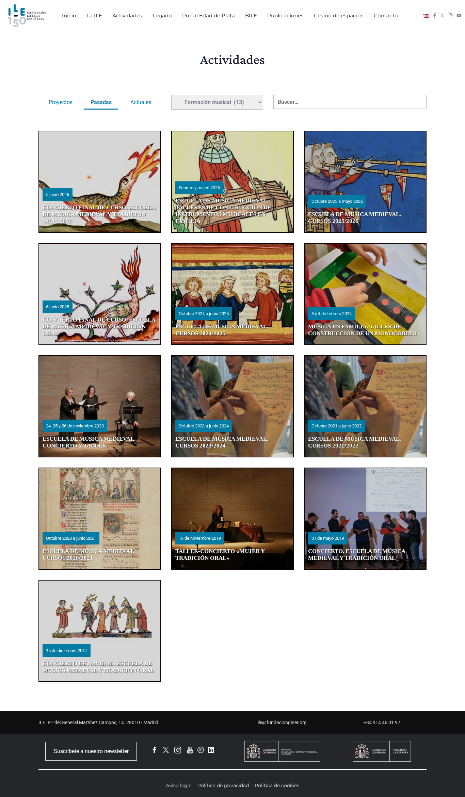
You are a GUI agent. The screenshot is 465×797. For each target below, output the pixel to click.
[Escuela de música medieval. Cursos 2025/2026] (365, 181)
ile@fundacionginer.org (282, 722)
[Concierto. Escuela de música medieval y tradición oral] (365, 518)
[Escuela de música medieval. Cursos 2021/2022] (365, 406)
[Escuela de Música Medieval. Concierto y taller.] (99, 406)
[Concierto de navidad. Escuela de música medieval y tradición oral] (99, 631)
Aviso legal (179, 785)
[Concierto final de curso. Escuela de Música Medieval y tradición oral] (99, 294)
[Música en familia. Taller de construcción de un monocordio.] (365, 294)
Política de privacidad (223, 785)
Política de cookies (277, 785)
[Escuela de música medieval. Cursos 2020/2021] (99, 518)
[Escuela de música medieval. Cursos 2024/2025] (232, 294)
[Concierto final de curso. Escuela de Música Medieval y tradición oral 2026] (99, 181)
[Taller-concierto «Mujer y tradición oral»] (232, 518)
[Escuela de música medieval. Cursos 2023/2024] (232, 406)
